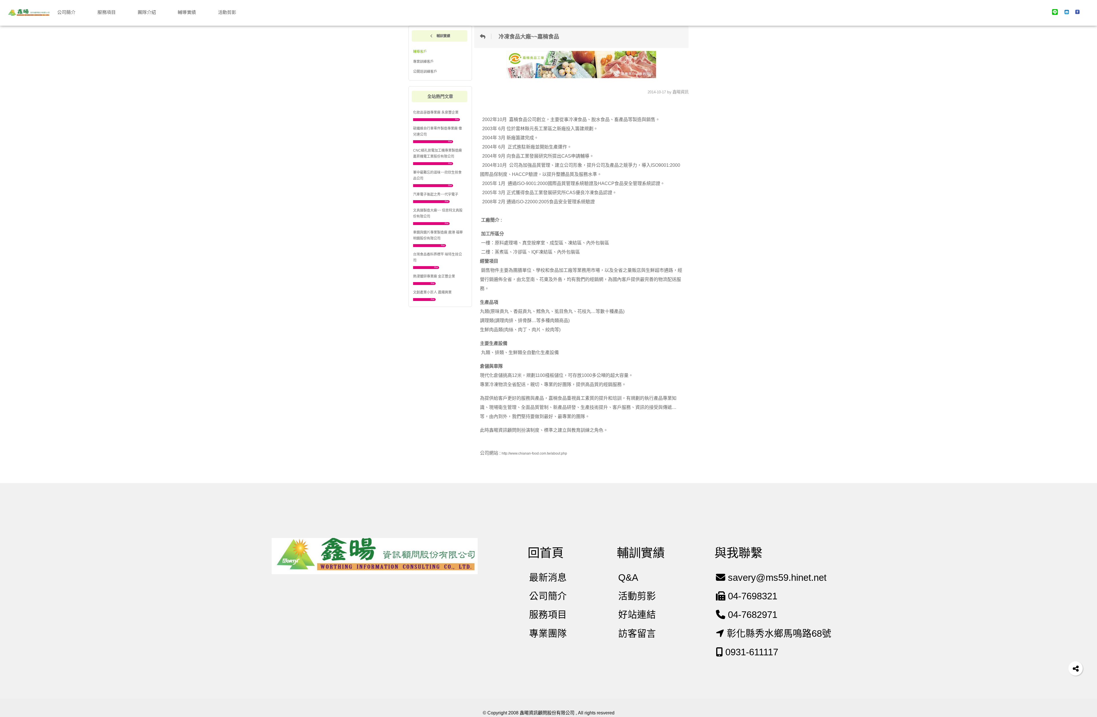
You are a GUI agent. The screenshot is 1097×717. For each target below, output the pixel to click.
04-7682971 (751, 614)
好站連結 (637, 614)
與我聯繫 (738, 553)
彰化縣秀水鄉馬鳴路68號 (777, 633)
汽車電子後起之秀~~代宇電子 (435, 194)
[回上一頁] (484, 36)
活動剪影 (637, 596)
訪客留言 (637, 633)
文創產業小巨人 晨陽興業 (432, 292)
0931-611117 (750, 652)
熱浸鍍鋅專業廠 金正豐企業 (434, 276)
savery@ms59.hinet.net (775, 577)
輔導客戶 (420, 52)
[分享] (1075, 668)
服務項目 (548, 614)
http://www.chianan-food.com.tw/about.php (534, 453)
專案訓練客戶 (423, 62)
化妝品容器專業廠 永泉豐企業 (436, 113)
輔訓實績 (443, 36)
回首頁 (546, 553)
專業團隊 (548, 633)
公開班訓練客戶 (425, 72)
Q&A (628, 577)
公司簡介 (548, 596)
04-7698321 (751, 596)
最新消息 (548, 577)
